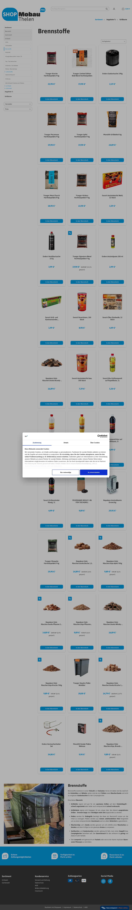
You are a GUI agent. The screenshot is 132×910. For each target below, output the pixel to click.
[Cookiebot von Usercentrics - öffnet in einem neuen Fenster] (98, 436)
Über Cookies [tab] (95, 442)
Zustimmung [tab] (37, 442)
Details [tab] (66, 442)
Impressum (58, 466)
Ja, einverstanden (94, 472)
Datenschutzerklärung (38, 466)
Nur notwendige (65, 472)
